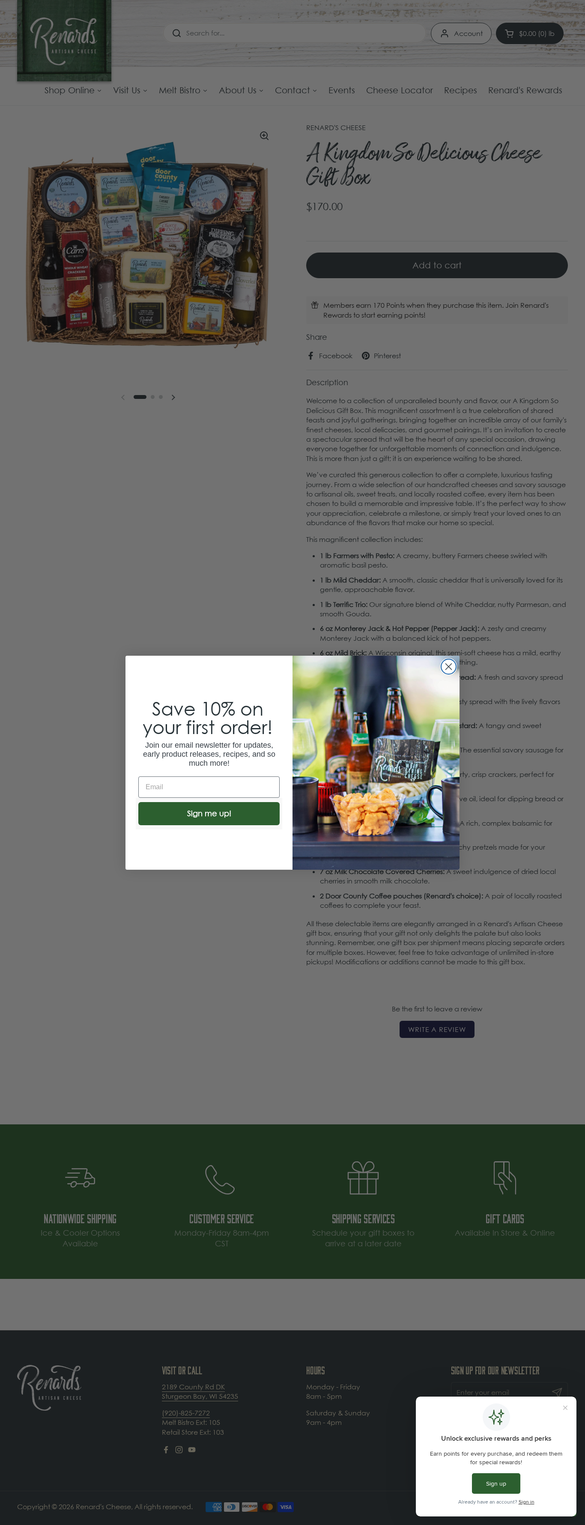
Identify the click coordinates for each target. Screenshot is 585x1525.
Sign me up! (209, 813)
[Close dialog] (448, 666)
